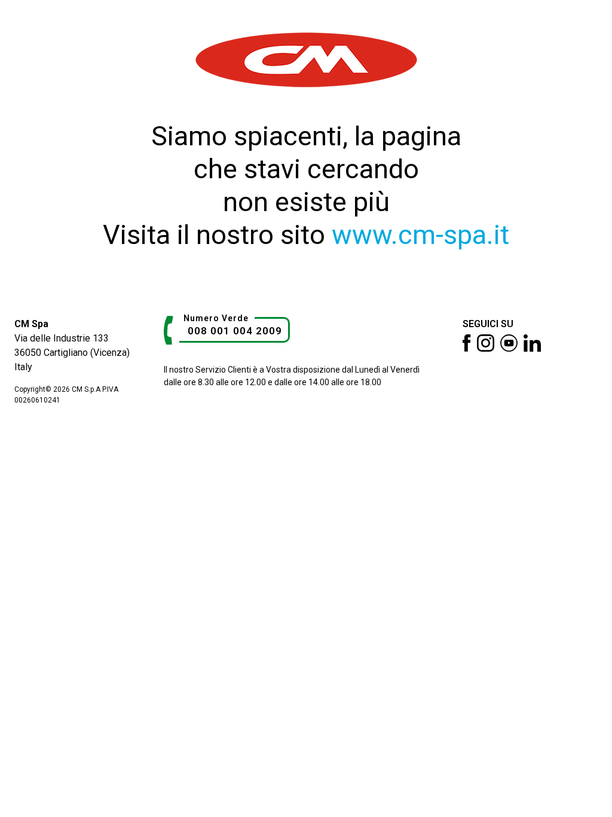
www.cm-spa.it (420, 235)
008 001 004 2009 (235, 331)
